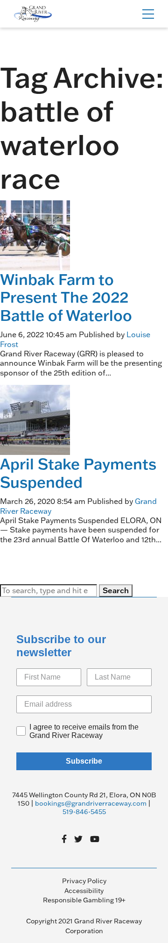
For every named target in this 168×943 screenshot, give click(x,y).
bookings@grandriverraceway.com (91, 803)
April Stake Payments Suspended (78, 472)
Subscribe (84, 761)
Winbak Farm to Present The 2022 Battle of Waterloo (66, 297)
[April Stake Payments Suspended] (35, 419)
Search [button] (116, 590)
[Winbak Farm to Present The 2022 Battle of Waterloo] (35, 234)
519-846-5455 (84, 812)
